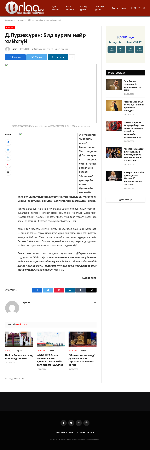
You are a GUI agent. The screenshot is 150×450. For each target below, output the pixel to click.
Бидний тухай (65, 432)
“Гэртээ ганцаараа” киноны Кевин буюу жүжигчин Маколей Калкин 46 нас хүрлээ (134, 155)
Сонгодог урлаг (100, 8)
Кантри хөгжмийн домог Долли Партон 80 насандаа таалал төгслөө (134, 178)
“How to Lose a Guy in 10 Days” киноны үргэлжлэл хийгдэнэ (134, 106)
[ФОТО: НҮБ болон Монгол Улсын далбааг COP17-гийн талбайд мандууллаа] (51, 339)
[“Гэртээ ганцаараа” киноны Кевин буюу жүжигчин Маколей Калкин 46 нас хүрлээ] (114, 152)
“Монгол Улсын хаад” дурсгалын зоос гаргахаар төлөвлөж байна (82, 360)
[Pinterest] (8, 165)
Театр (115, 8)
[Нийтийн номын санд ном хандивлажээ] (19, 339)
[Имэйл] (8, 172)
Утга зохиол (70, 8)
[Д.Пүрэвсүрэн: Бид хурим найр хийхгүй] (51, 93)
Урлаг (14, 49)
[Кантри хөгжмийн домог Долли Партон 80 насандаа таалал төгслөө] (114, 176)
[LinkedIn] (8, 157)
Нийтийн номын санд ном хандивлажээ (19, 357)
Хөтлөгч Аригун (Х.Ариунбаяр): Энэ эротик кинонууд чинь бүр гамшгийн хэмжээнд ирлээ (134, 129)
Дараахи (124, 200)
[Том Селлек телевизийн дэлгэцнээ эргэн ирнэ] (114, 84)
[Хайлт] (144, 8)
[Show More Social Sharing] (72, 57)
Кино (123, 8)
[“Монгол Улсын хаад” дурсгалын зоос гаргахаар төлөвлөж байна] (83, 339)
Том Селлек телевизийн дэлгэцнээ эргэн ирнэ (132, 85)
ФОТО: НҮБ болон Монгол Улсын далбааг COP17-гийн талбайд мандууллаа (50, 360)
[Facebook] (8, 142)
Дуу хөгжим (56, 8)
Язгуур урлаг (83, 8)
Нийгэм (9, 28)
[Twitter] (8, 150)
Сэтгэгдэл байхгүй (42, 49)
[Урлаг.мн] (24, 8)
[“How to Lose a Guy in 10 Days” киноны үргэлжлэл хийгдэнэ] (114, 105)
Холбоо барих (85, 432)
